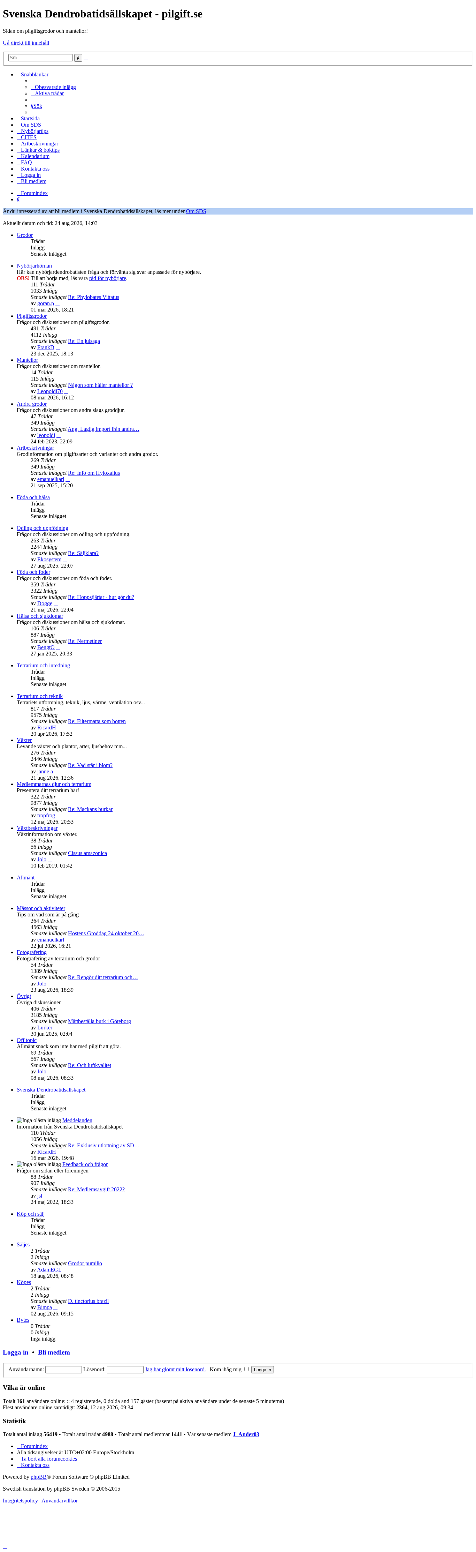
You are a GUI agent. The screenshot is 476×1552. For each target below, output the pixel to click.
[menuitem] (53, 87)
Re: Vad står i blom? (90, 765)
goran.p (45, 303)
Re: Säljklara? (83, 553)
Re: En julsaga (84, 341)
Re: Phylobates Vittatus (93, 297)
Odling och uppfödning (42, 528)
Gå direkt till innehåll (26, 43)
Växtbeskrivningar (37, 828)
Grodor (25, 235)
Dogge (44, 603)
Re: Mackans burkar (90, 809)
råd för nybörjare (107, 278)
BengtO (46, 647)
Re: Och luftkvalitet (89, 1065)
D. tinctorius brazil (88, 1301)
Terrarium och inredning (43, 665)
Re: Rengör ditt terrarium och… (103, 977)
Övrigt (24, 996)
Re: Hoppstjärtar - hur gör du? (101, 597)
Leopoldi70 (50, 391)
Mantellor (27, 360)
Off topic (27, 1040)
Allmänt (25, 877)
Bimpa (44, 1307)
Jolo (41, 859)
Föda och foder (33, 572)
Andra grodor (32, 404)
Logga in (16, 1352)
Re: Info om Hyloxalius (94, 473)
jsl (39, 1196)
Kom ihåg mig (226, 1369)
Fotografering (32, 952)
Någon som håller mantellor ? (100, 385)
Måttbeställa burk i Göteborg (99, 1021)
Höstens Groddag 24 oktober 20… (106, 933)
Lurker (44, 1027)
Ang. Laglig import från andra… (103, 429)
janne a (45, 771)
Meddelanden (77, 1120)
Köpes (24, 1282)
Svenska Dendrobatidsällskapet (51, 1090)
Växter (24, 740)
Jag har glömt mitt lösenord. (175, 1369)
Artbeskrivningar (35, 448)
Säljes (23, 1244)
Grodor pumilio (85, 1263)
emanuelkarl (50, 479)
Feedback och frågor (85, 1164)
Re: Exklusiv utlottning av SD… (104, 1145)
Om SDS (196, 211)
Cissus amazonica (87, 853)
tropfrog (46, 815)
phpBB (39, 1477)
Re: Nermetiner (85, 641)
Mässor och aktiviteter (41, 908)
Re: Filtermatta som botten (97, 721)
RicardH (46, 727)
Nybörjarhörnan (34, 266)
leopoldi (46, 435)
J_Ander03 (246, 1434)
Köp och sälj (31, 1214)
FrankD (45, 347)
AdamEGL (49, 1270)
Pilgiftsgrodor (32, 316)
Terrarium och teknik (40, 696)
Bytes (23, 1320)
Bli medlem (54, 1352)
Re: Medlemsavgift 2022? (96, 1189)
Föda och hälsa (33, 497)
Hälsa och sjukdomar (40, 616)
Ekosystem (49, 559)
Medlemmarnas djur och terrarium (54, 784)
